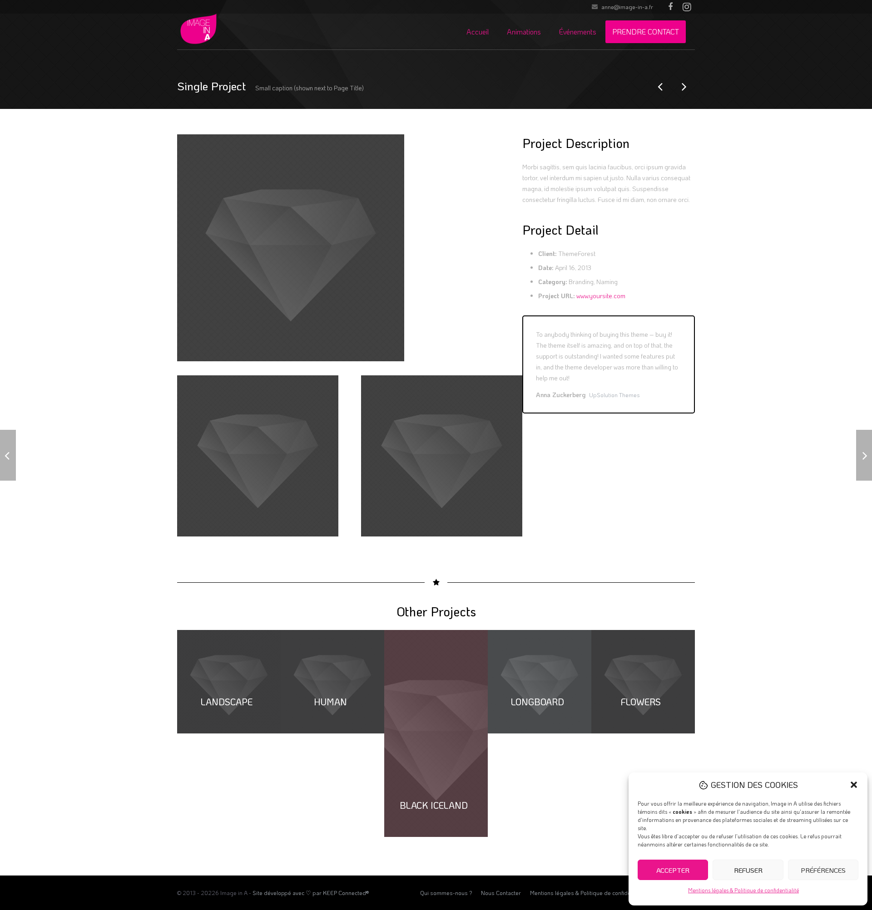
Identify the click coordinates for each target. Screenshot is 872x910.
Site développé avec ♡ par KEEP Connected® (311, 892)
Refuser (748, 870)
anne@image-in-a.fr (627, 6)
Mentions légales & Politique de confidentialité (743, 890)
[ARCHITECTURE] (660, 86)
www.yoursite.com (600, 295)
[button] (853, 784)
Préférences (823, 870)
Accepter (672, 870)
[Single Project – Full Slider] (683, 86)
